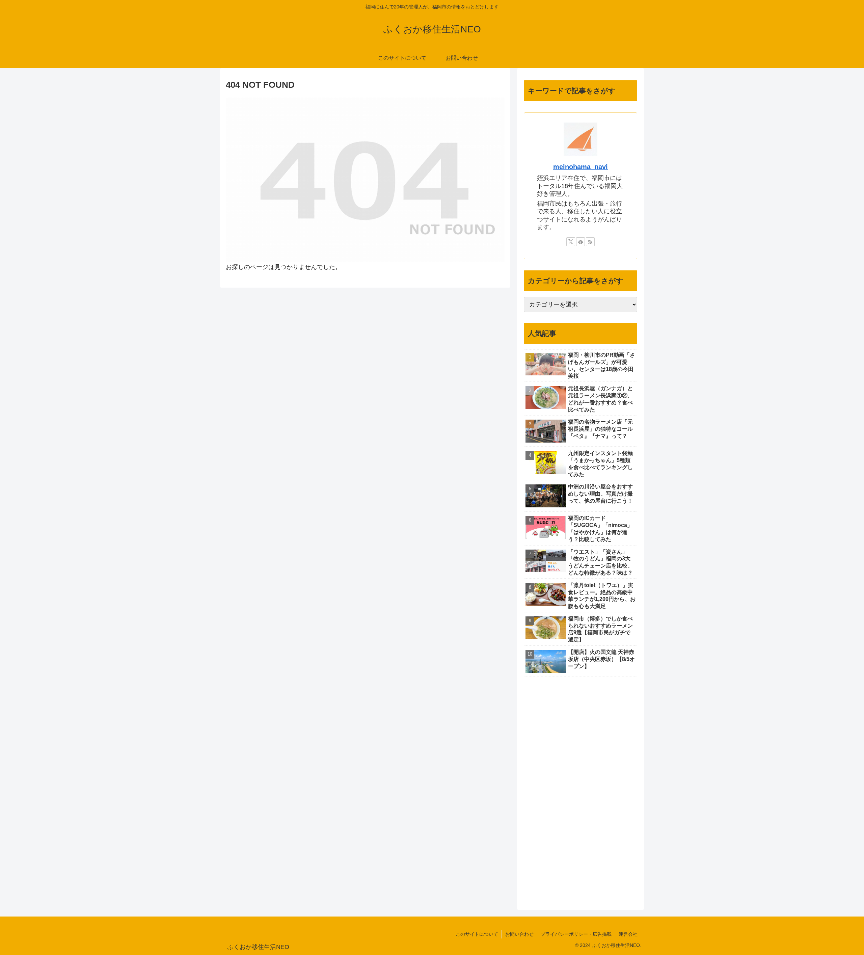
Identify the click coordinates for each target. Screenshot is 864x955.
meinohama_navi (580, 166)
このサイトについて (477, 934)
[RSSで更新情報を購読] (590, 241)
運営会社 (628, 934)
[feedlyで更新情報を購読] (580, 241)
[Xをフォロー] (570, 241)
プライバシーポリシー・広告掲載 (576, 934)
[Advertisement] (574, 790)
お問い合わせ (519, 934)
